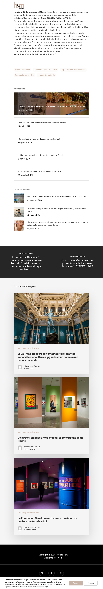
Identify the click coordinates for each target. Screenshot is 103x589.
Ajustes (91, 583)
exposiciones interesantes (73, 70)
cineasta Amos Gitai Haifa (45, 70)
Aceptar (76, 583)
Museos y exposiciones (28, 348)
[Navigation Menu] (87, 5)
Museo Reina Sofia (46, 75)
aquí (46, 586)
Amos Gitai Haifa (22, 70)
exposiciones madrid (24, 75)
